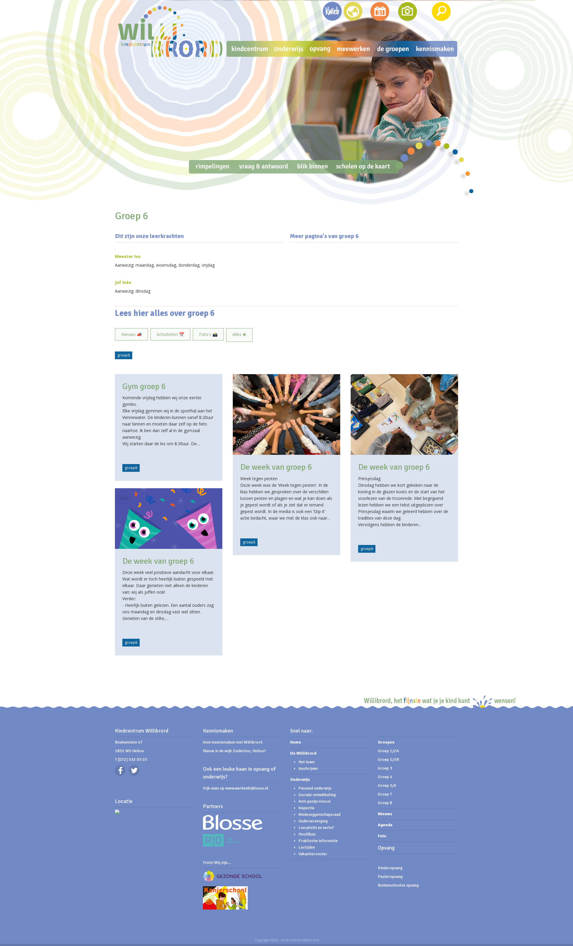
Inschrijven (308, 768)
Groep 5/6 (387, 785)
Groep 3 (385, 768)
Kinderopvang (390, 867)
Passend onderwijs (315, 788)
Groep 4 (385, 776)
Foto (382, 835)
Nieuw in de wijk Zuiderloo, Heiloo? (234, 750)
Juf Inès (123, 282)
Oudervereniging (313, 821)
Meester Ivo (128, 256)
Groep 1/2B (388, 759)
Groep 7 (385, 794)
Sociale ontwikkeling (317, 794)
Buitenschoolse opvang (398, 885)
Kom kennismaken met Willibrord (232, 742)
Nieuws (385, 813)
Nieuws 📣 (131, 334)
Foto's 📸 (208, 334)
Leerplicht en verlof (316, 827)
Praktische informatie (318, 840)
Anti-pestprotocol (314, 801)
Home (295, 742)
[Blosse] (232, 828)
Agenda (385, 824)
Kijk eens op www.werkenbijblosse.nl (235, 788)
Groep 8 (385, 802)
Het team (306, 761)
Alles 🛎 (239, 334)
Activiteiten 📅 (170, 334)
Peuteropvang (390, 876)
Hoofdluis (307, 834)
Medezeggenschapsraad (319, 814)
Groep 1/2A (388, 750)
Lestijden (306, 847)
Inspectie (306, 807)
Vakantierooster (312, 853)
